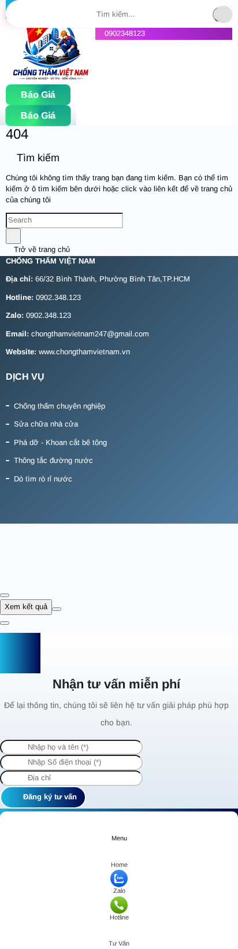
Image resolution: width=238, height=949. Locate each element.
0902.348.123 (58, 297)
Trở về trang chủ (41, 249)
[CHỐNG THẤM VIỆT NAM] (50, 51)
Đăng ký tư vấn (49, 796)
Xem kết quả (26, 606)
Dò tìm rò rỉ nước (43, 479)
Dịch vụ (25, 376)
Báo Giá (38, 94)
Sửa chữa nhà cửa (46, 424)
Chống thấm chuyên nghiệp (59, 406)
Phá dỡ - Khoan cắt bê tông (60, 442)
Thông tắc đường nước (53, 460)
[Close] (4, 595)
